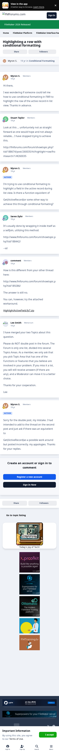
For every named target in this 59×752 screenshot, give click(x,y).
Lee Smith (16, 322)
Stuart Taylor (18, 117)
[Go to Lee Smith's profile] (5, 324)
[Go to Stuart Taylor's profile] (5, 119)
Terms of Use (16, 738)
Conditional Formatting (42, 60)
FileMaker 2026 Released (17, 24)
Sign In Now (29, 484)
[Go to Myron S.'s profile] (4, 61)
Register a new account (29, 476)
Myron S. (12, 60)
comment (16, 260)
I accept (49, 734)
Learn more (6, 5)
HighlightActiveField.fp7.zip (18, 310)
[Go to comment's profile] (5, 262)
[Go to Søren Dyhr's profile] (5, 218)
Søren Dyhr (17, 216)
